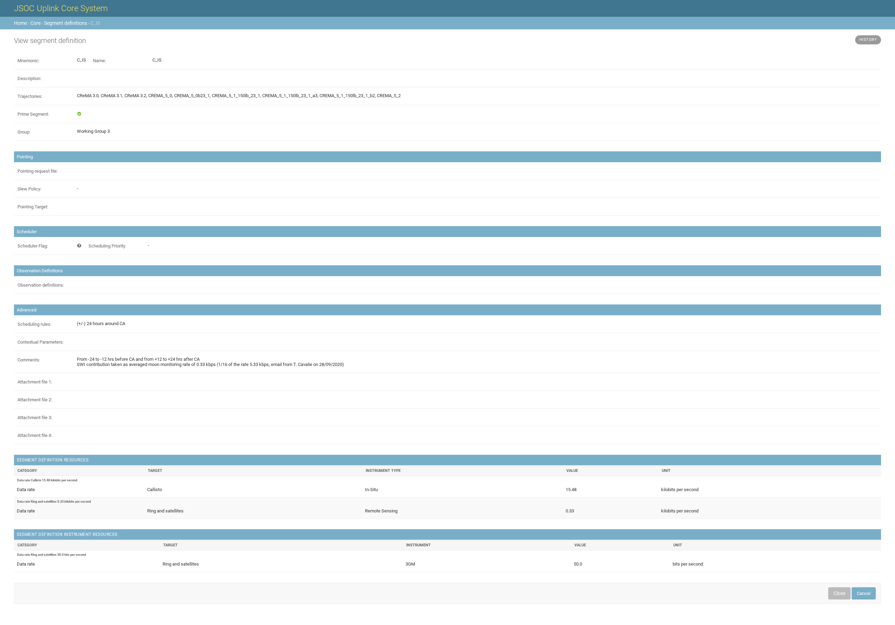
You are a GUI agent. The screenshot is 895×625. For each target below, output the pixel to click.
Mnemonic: (28, 60)
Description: (29, 78)
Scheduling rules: (34, 324)
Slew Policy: (29, 189)
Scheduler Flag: (32, 246)
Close (839, 593)
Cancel (864, 593)
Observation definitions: (40, 285)
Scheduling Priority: (107, 246)
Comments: (28, 359)
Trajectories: (29, 96)
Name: (99, 60)
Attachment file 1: (34, 382)
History (868, 39)
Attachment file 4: (34, 435)
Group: (23, 132)
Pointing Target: (32, 206)
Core (35, 23)
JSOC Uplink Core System (61, 8)
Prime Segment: (33, 114)
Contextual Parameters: (40, 342)
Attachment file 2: (34, 399)
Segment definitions (65, 23)
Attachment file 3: (34, 417)
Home (20, 23)
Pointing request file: (37, 171)
